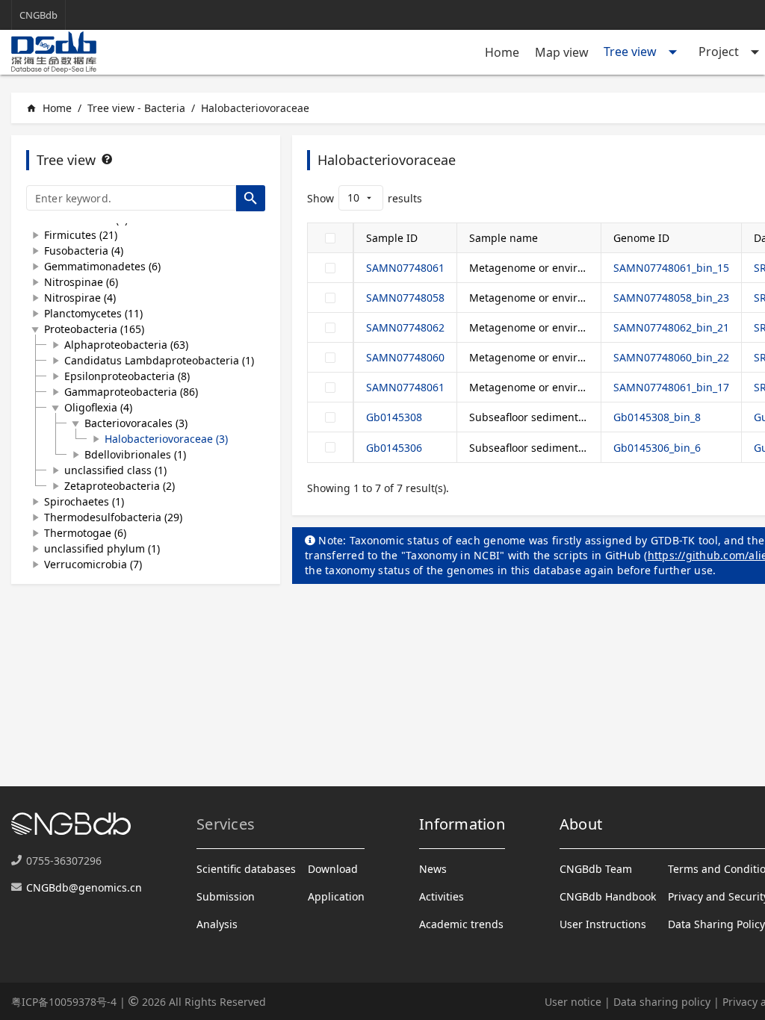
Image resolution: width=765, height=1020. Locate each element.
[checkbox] (330, 238)
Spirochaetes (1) (84, 501)
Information (462, 824)
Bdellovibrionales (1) (135, 454)
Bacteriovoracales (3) (136, 423)
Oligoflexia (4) (98, 407)
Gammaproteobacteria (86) (131, 392)
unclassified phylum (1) (102, 548)
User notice (573, 1002)
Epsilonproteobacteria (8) (127, 376)
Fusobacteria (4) (83, 250)
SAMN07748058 (405, 297)
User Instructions (603, 924)
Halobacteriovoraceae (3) (166, 439)
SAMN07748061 (405, 268)
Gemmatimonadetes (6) (102, 266)
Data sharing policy (661, 1002)
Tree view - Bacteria (136, 108)
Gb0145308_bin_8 (657, 417)
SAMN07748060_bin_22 (671, 357)
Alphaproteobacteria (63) (126, 345)
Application (336, 896)
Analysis (217, 924)
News (433, 869)
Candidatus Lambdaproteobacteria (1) (159, 360)
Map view (562, 52)
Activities (441, 896)
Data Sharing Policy (716, 924)
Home (502, 52)
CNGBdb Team (596, 869)
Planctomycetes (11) (93, 313)
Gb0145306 (394, 448)
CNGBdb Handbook (608, 896)
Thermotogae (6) (85, 533)
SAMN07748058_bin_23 (671, 297)
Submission (225, 896)
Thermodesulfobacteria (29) (113, 517)
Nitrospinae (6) (81, 282)
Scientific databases (246, 869)
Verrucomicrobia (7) (93, 564)
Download (333, 869)
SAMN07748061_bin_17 (671, 387)
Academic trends (461, 924)
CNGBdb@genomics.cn (84, 887)
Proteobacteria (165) (94, 329)
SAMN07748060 (405, 357)
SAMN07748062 (405, 327)
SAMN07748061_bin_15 (671, 268)
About (581, 824)
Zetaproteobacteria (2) (119, 486)
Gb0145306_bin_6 (657, 448)
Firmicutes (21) (80, 235)
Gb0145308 (394, 417)
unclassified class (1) (115, 470)
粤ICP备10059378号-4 (64, 1002)
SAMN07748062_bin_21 (671, 327)
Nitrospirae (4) (80, 297)
